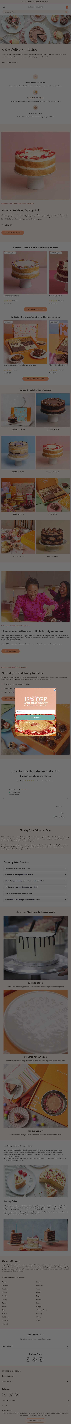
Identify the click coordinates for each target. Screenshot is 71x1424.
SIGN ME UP (36, 717)
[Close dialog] (55, 690)
